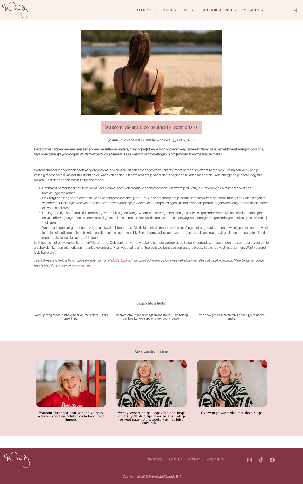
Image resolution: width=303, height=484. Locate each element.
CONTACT (194, 459)
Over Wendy (250, 10)
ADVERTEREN (155, 459)
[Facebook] (272, 460)
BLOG (185, 10)
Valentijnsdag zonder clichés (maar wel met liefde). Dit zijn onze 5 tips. (71, 316)
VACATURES (175, 459)
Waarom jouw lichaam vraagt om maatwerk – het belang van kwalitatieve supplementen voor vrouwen (151, 316)
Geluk (181, 140)
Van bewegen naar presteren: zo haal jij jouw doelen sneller (232, 316)
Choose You (144, 10)
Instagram (83, 265)
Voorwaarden (215, 459)
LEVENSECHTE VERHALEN (216, 10)
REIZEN (167, 10)
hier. (47, 265)
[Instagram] (249, 460)
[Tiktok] (261, 460)
